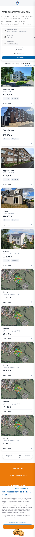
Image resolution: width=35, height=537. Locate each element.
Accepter (18, 527)
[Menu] (31, 3)
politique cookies (16, 516)
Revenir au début (9, 456)
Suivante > (27, 456)
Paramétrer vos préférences (17, 522)
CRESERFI (17, 468)
